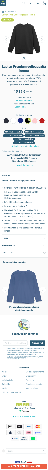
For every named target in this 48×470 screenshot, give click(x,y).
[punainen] (42, 121)
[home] (3, 12)
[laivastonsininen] (6, 121)
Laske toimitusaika (24, 165)
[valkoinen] (13, 121)
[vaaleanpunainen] (35, 121)
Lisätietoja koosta (18, 146)
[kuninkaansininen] (20, 121)
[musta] (28, 121)
